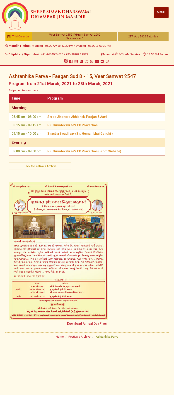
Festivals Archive (79, 336)
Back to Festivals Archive (40, 166)
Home (60, 336)
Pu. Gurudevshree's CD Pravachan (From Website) (84, 151)
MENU (161, 12)
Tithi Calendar (21, 36)
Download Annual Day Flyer (87, 323)
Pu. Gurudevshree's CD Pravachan (72, 125)
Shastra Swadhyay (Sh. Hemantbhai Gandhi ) (80, 133)
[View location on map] (66, 61)
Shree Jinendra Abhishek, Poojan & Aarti (77, 117)
